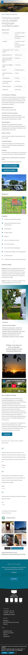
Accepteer (4, 652)
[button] (26, 3)
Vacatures (5, 634)
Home (3, 14)
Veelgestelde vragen (7, 631)
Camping (7, 14)
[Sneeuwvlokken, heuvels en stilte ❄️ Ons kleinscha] (20, 527)
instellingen (19, 650)
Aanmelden (14, 578)
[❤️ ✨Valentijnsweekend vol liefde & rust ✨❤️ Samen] (8, 527)
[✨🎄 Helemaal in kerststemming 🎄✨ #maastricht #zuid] (20, 540)
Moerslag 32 (5, 620)
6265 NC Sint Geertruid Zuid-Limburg (11, 622)
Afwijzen (11, 652)
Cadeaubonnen (6, 636)
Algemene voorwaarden (8, 632)
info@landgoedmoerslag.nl (9, 614)
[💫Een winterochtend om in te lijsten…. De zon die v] (8, 540)
